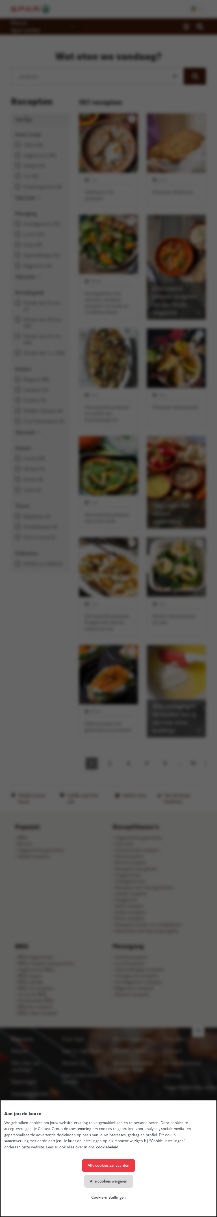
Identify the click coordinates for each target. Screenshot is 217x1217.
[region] (108, 1158)
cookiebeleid (107, 1147)
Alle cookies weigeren (108, 1181)
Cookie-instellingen (108, 1197)
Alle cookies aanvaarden (108, 1165)
